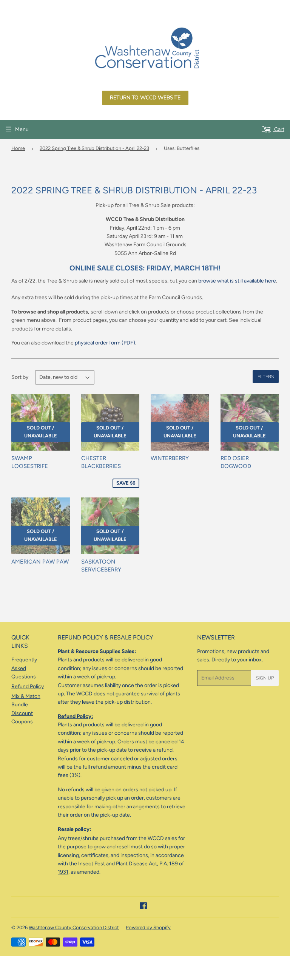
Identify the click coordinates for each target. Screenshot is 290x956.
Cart (278, 129)
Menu (22, 129)
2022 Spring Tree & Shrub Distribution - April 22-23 (94, 148)
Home (18, 148)
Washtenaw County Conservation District (74, 927)
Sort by (19, 377)
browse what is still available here (237, 281)
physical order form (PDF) (105, 343)
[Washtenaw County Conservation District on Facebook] (143, 907)
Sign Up (265, 678)
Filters (266, 377)
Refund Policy (27, 686)
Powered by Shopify (148, 927)
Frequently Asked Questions (24, 668)
